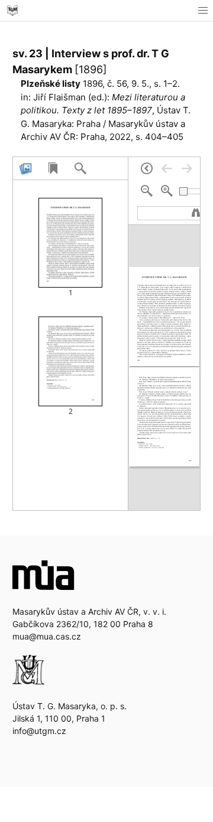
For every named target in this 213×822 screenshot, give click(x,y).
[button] (202, 10)
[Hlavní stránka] (12, 10)
